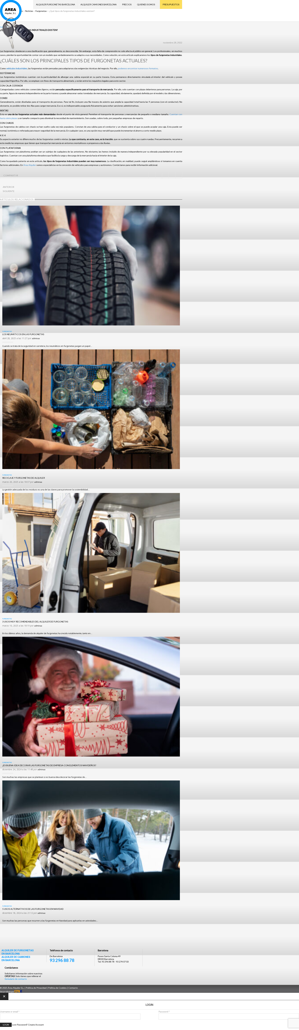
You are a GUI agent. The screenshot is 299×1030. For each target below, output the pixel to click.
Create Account (36, 1024)
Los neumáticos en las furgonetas (23, 334)
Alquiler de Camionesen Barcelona (16, 958)
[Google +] (172, 175)
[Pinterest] (165, 175)
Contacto (73, 987)
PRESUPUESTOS (171, 4)
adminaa (36, 338)
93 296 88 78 (62, 960)
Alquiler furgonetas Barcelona (55, 4)
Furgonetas (7, 331)
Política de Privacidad (36, 987)
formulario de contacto (16, 979)
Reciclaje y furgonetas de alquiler (23, 477)
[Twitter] (152, 175)
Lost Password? (20, 1024)
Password (164, 1011)
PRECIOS (127, 4)
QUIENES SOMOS (146, 4)
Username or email (9, 1011)
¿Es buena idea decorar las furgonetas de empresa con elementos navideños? (49, 765)
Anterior (8, 187)
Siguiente (8, 191)
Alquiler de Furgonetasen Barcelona (18, 952)
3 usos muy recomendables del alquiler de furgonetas (35, 621)
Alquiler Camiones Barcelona (99, 4)
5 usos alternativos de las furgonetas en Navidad (33, 909)
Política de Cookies (57, 987)
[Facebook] (158, 175)
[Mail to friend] (178, 175)
